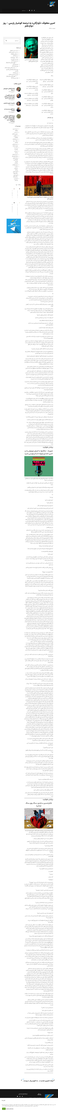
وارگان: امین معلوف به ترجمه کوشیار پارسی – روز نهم (31, 94)
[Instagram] (31, 10)
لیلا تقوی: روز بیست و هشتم (9, 109)
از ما (17, 56)
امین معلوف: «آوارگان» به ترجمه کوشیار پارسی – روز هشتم (32, 88)
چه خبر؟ (16, 59)
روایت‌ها (16, 66)
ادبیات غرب (15, 51)
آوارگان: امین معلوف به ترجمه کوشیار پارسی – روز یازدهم (31, 104)
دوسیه (16, 64)
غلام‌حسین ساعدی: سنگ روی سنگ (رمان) (39, 804)
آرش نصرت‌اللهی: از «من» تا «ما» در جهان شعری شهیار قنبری (9, 96)
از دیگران (16, 54)
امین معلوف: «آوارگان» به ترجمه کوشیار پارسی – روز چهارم (47, 98)
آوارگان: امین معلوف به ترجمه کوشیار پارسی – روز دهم (31, 99)
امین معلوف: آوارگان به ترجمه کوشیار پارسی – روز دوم (46, 85)
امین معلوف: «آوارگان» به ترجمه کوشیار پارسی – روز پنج (47, 105)
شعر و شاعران (15, 75)
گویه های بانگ (12, 76)
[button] (48, 4)
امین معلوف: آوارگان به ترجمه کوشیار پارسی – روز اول (46, 80)
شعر (17, 73)
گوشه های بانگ (11, 63)
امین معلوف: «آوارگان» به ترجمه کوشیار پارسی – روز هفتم (32, 81)
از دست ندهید (15, 52)
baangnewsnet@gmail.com (34, 1107)
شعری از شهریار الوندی (9, 103)
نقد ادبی (16, 78)
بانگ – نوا (16, 57)
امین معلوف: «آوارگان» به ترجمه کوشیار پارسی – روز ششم (47, 112)
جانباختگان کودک (11, 68)
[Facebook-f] (34, 10)
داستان (16, 61)
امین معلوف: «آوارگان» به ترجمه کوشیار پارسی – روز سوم (47, 91)
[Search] (6, 40)
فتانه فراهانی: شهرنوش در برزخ (9, 89)
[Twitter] (29, 10)
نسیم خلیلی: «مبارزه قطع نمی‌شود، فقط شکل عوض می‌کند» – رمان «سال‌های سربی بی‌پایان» (9, 118)
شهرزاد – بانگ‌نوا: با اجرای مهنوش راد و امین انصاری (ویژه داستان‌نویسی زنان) (39, 452)
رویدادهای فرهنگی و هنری (12, 69)
